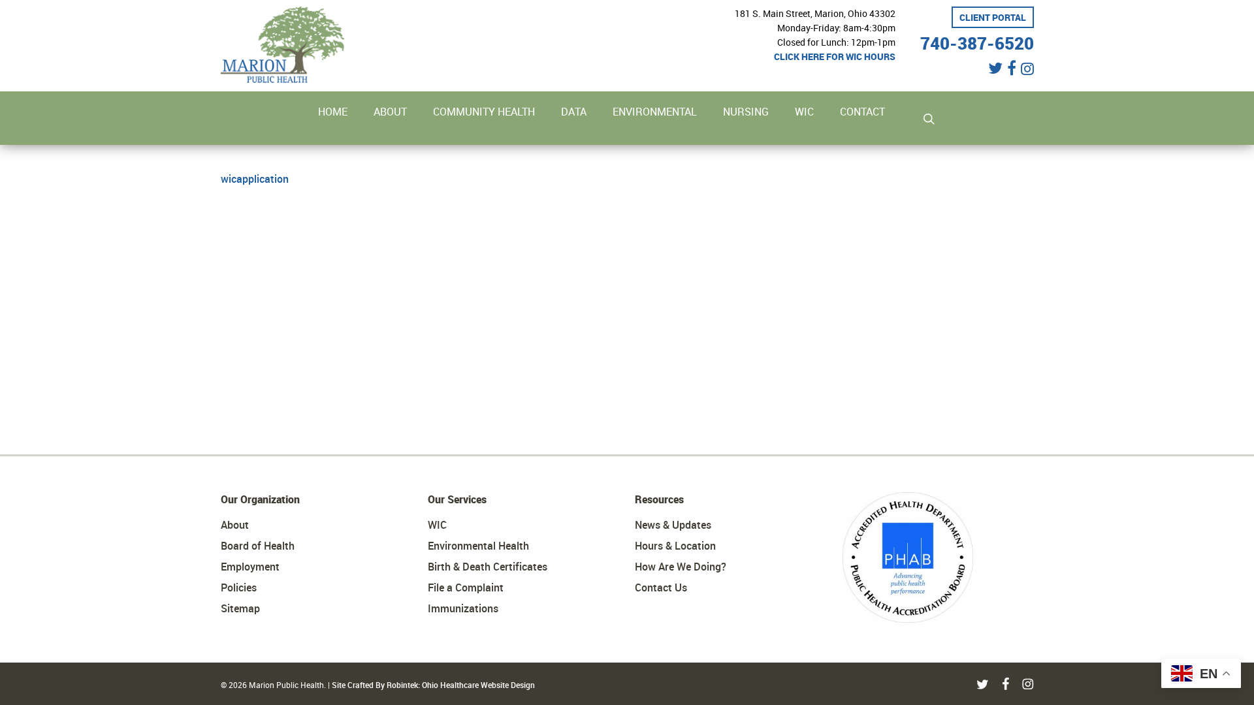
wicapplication (255, 179)
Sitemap (240, 608)
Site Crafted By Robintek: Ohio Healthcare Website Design (433, 685)
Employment (250, 566)
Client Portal (992, 17)
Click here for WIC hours (834, 56)
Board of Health (258, 546)
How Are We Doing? (680, 566)
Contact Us (661, 587)
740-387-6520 (977, 41)
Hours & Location (675, 546)
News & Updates (673, 525)
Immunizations (463, 608)
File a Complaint (466, 587)
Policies (239, 587)
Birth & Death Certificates (487, 566)
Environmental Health (478, 546)
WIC (437, 525)
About (235, 525)
